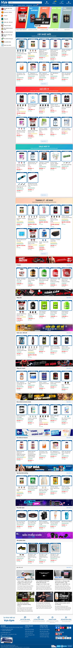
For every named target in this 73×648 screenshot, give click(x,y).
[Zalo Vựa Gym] (70, 627)
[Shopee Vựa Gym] (56, 634)
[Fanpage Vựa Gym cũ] (59, 627)
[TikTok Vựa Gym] (56, 630)
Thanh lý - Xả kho (21, 5)
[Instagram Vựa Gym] (61, 627)
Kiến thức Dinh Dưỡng (44, 629)
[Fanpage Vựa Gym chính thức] (56, 627)
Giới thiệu (27, 627)
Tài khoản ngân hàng (44, 636)
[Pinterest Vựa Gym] (63, 627)
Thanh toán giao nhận (30, 635)
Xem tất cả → (44, 83)
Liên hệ (26, 636)
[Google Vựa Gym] (68, 627)
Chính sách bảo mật (29, 631)
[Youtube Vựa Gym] (59, 630)
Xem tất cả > (69, 265)
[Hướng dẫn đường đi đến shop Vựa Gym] (7, 640)
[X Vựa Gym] (66, 627)
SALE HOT (35, 5)
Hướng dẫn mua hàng (44, 633)
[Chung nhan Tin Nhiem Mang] (53, 646)
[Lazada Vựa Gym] (61, 634)
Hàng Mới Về (29, 5)
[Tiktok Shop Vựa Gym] (59, 634)
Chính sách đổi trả (29, 633)
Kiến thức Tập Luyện (44, 631)
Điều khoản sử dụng (29, 629)
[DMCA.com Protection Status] (58, 646)
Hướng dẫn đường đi (44, 635)
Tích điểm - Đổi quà (44, 627)
